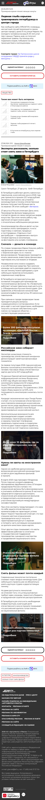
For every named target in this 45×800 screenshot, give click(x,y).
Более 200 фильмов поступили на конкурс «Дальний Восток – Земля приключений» (21, 330)
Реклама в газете (21, 706)
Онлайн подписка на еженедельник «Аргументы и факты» (19, 702)
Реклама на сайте (10, 709)
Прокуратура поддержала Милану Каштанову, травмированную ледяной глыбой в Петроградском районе (26, 104)
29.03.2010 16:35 (7, 9)
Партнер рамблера (20, 789)
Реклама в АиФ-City (11, 716)
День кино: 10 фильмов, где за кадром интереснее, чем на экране (21, 445)
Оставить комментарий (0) (22, 76)
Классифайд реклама (12, 719)
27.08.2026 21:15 (7, 143)
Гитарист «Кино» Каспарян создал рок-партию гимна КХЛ (21, 629)
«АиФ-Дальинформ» (24, 185)
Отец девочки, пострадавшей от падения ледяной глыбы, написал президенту (24, 110)
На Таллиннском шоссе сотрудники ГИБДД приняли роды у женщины (20, 56)
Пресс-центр (31, 695)
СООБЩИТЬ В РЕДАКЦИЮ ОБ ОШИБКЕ (18, 725)
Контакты (6, 706)
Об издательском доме (13, 695)
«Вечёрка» (34, 207)
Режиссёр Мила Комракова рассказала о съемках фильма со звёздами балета (21, 555)
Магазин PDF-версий (11, 698)
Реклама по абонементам (14, 713)
